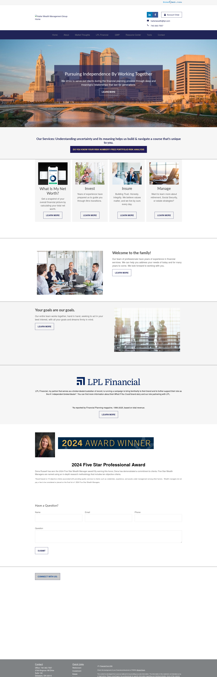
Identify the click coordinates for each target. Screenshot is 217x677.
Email (87, 512)
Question (39, 528)
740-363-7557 (46, 667)
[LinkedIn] (149, 15)
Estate (74, 674)
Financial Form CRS (106, 666)
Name (37, 512)
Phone (138, 512)
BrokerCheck (141, 670)
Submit (41, 550)
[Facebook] (155, 15)
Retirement (76, 667)
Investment (76, 671)
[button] (55, 35)
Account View (173, 14)
